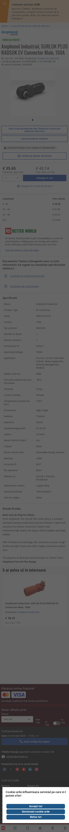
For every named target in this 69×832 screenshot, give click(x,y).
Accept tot (35, 806)
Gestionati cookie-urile (36, 811)
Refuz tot (36, 817)
